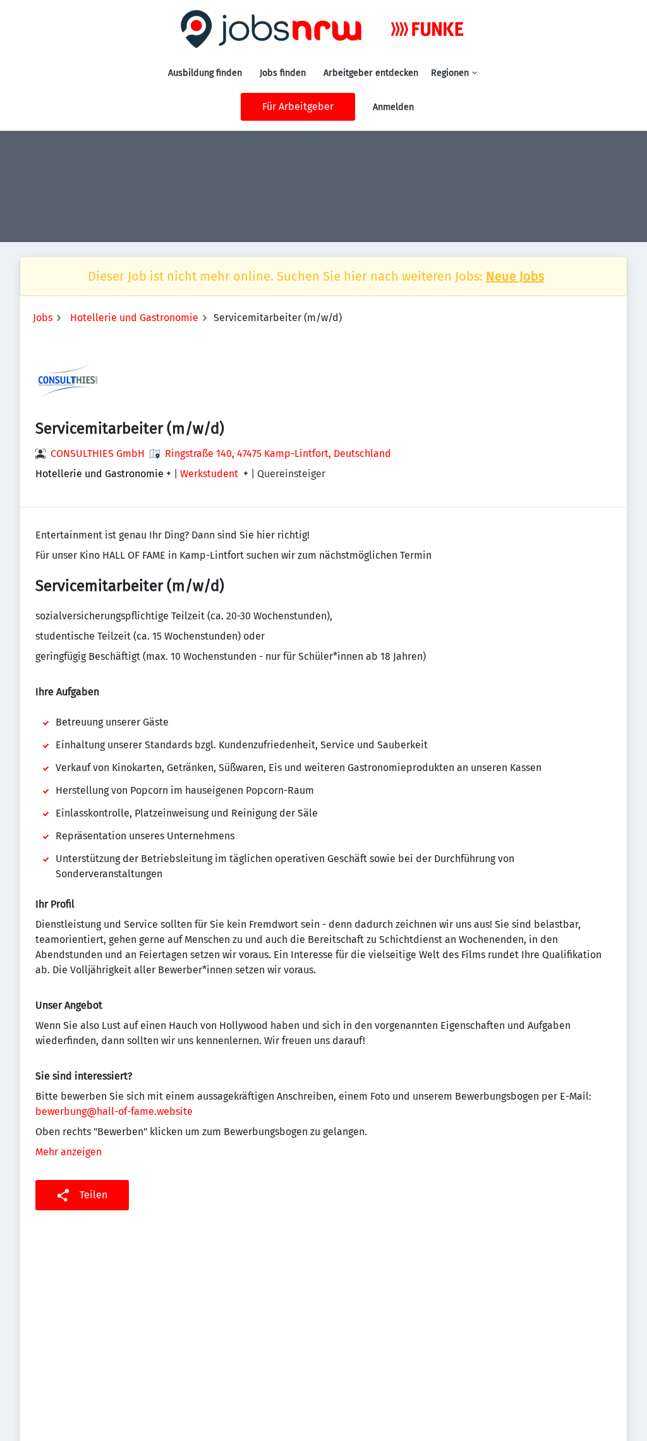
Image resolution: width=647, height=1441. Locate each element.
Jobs (42, 318)
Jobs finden (283, 73)
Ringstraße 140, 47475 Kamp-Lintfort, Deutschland (278, 453)
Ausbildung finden (205, 73)
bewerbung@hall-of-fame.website (114, 1111)
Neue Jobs (515, 276)
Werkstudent (209, 474)
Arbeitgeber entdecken (371, 73)
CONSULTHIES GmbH (98, 453)
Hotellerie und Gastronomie (134, 318)
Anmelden (393, 107)
